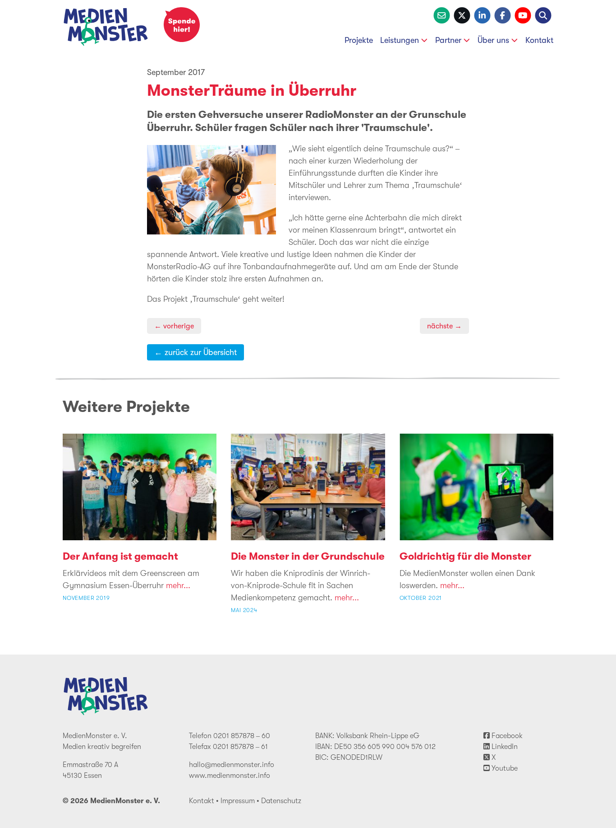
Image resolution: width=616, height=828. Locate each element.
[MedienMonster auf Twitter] (462, 14)
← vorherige (174, 326)
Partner (448, 40)
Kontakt (539, 40)
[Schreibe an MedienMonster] (442, 14)
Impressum (238, 801)
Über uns (493, 40)
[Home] (106, 28)
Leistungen (399, 40)
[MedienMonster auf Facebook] (502, 14)
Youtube (504, 768)
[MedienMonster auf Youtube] (523, 14)
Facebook (506, 736)
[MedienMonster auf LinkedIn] (482, 14)
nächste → (444, 326)
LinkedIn (504, 747)
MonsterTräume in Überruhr (251, 90)
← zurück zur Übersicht (195, 352)
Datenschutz (281, 801)
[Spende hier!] (182, 24)
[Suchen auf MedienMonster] (543, 14)
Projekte (359, 40)
